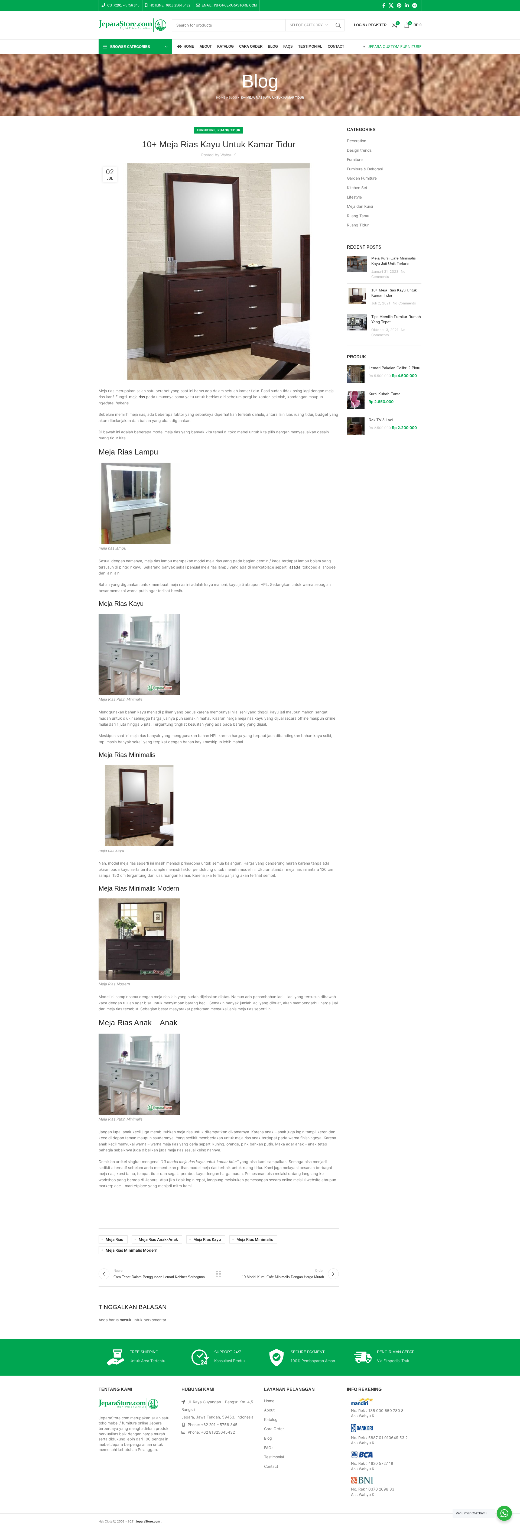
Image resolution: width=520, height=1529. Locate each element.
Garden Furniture (362, 178)
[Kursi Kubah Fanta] (356, 400)
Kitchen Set (357, 187)
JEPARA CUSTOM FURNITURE (394, 46)
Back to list (218, 1273)
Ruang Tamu (358, 215)
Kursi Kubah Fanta (385, 394)
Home (220, 97)
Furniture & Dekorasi (365, 169)
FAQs (268, 1447)
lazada (294, 567)
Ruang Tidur (228, 130)
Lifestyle (354, 197)
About (269, 1410)
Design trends (359, 150)
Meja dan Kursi (360, 206)
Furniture (206, 130)
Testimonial (274, 1457)
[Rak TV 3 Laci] (356, 426)
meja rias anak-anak (158, 1239)
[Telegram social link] (414, 5)
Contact (271, 1466)
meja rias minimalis (254, 1239)
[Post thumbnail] (357, 267)
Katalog (271, 1419)
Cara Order (274, 1428)
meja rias (137, 396)
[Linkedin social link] (407, 5)
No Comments (404, 303)
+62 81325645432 (218, 1432)
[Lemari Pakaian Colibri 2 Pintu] (356, 374)
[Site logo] (132, 24)
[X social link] (391, 5)
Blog (233, 97)
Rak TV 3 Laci (381, 420)
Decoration (356, 140)
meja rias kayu (207, 1239)
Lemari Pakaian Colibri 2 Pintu (394, 368)
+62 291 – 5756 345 (219, 1424)
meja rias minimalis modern (132, 1250)
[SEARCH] (338, 25)
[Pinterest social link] (399, 5)
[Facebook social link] (384, 5)
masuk (125, 1319)
